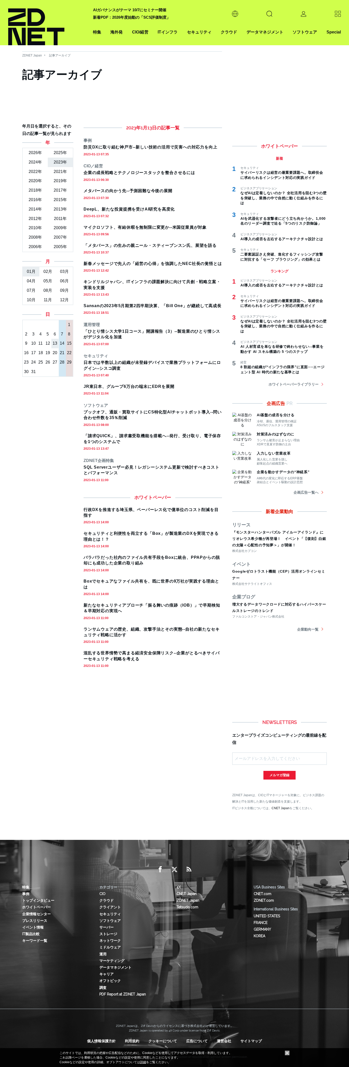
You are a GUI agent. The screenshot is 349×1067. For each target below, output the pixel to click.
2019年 (60, 181)
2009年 (60, 228)
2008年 (35, 237)
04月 (31, 281)
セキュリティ (199, 32)
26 (47, 362)
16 (26, 353)
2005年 (60, 247)
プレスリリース (34, 921)
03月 (64, 271)
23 (26, 362)
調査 (103, 987)
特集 (97, 32)
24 (33, 362)
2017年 (60, 190)
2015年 (60, 200)
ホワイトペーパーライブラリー (294, 384)
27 (55, 362)
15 (69, 343)
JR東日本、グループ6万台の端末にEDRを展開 (129, 386)
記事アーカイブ (60, 55)
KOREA (259, 936)
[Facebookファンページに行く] (160, 869)
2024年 (35, 162)
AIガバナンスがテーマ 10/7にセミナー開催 (129, 10)
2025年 (60, 152)
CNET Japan (280, 808)
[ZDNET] (47, 22)
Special (334, 32)
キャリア (106, 974)
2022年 (35, 171)
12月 (64, 300)
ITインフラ (168, 32)
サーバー (106, 927)
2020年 (35, 181)
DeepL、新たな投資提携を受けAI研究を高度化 (129, 209)
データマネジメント (265, 32)
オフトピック (110, 981)
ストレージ (108, 934)
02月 (47, 271)
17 (33, 353)
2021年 (60, 171)
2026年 (35, 152)
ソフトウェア (305, 32)
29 (69, 362)
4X (179, 887)
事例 (25, 894)
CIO (102, 894)
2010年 (35, 228)
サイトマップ (251, 1041)
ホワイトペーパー (36, 907)
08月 (47, 290)
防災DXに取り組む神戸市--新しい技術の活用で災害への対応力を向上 (150, 147)
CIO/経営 (140, 32)
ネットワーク (110, 940)
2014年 (35, 209)
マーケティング (111, 961)
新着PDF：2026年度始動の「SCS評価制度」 (131, 17)
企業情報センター (36, 914)
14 (62, 343)
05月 (47, 281)
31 (33, 371)
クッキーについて (162, 1041)
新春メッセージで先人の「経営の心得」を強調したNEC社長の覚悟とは (153, 263)
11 (40, 343)
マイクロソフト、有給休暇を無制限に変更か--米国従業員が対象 (145, 227)
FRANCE (260, 923)
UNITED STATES (267, 916)
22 (69, 353)
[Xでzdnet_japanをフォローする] (174, 869)
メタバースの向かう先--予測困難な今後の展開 (128, 191)
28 (62, 362)
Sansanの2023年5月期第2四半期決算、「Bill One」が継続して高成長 (153, 306)
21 (62, 353)
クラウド (229, 32)
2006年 (35, 247)
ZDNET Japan (32, 55)
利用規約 (132, 1041)
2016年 (35, 200)
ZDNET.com (264, 900)
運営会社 (224, 1041)
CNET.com (262, 894)
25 (40, 362)
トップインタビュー (38, 900)
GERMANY (262, 929)
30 (26, 371)
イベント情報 (33, 927)
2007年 (60, 237)
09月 (64, 290)
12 (47, 343)
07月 (31, 290)
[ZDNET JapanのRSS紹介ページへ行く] (189, 869)
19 (47, 353)
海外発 (116, 32)
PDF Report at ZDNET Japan (122, 994)
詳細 (143, 1062)
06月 (64, 281)
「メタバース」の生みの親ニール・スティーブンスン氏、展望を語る (150, 245)
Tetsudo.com (187, 907)
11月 (48, 300)
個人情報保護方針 (101, 1041)
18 (40, 353)
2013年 (60, 209)
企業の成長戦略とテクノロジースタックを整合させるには (139, 172)
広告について (197, 1041)
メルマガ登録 (279, 775)
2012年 (35, 218)
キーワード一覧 (34, 940)
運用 (103, 954)
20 (55, 353)
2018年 (35, 190)
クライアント (110, 907)
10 (33, 343)
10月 (31, 300)
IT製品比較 (31, 934)
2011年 (60, 218)
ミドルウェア (110, 947)
